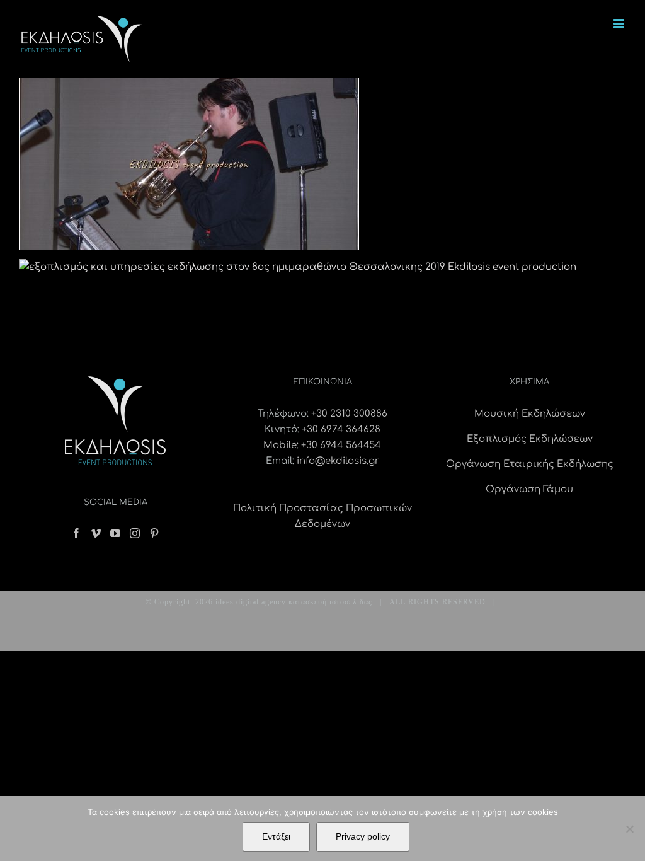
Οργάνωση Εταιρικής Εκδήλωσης (530, 464)
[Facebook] (76, 533)
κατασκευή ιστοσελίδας (330, 602)
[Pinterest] (154, 533)
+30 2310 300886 (349, 413)
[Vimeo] (96, 533)
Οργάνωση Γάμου (529, 489)
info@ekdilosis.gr (338, 461)
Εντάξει (276, 836)
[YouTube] (115, 533)
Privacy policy (363, 836)
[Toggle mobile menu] (619, 23)
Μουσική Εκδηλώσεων (529, 413)
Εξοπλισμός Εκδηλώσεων (530, 439)
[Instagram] (135, 533)
